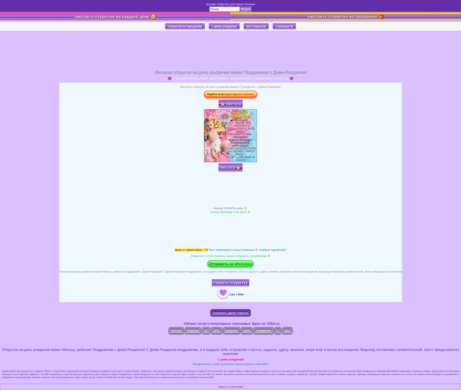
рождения (231, 330)
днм (287, 330)
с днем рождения (224, 26)
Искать (246, 9)
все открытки (256, 26)
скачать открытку (230, 283)
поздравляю (263, 330)
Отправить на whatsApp (230, 263)
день (216, 330)
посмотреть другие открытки (230, 312)
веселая (176, 330)
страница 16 (284, 26)
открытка (192, 330)
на (206, 330)
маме (247, 330)
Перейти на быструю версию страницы (230, 94)
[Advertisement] (230, 50)
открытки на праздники (185, 26)
